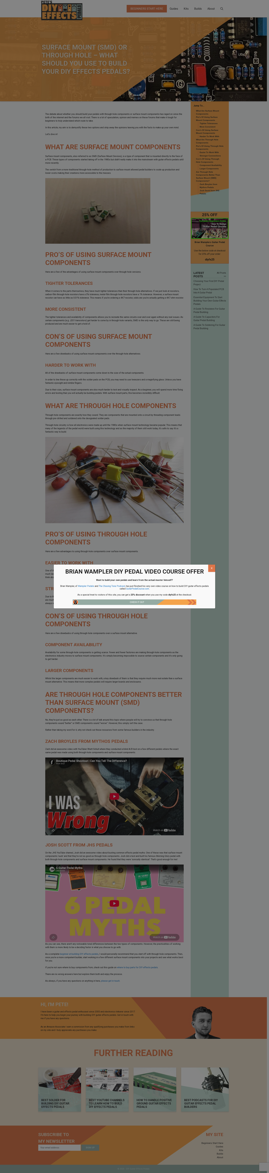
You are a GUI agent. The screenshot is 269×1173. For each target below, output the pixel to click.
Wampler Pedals (86, 586)
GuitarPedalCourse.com (137, 588)
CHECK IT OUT (137, 602)
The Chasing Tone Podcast (112, 586)
